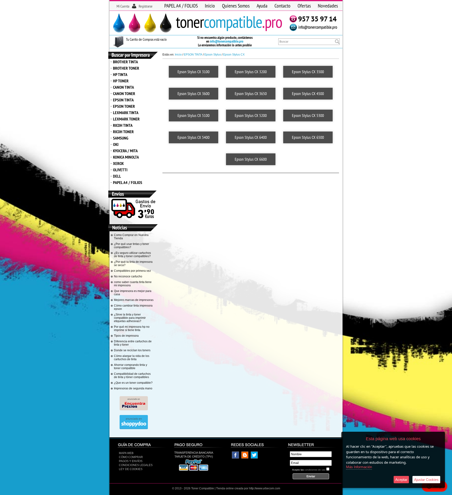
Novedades (328, 5)
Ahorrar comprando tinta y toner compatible (130, 366)
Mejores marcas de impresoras (133, 300)
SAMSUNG (120, 138)
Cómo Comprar (131, 457)
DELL (117, 176)
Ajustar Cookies (426, 480)
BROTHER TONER (126, 68)
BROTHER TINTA (125, 61)
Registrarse (146, 6)
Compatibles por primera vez (132, 270)
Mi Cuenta (123, 6)
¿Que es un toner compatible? (133, 382)
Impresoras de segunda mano (133, 388)
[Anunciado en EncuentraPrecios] (134, 409)
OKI (115, 144)
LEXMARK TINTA (125, 112)
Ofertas (304, 5)
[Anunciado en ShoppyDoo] (134, 428)
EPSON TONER (124, 106)
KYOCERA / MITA (125, 150)
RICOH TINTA (123, 125)
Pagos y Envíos (130, 461)
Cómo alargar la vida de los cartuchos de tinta (131, 357)
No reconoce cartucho (128, 276)
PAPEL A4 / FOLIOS (181, 5)
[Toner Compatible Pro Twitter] (254, 457)
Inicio (210, 5)
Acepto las (309, 469)
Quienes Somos (236, 5)
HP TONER (121, 81)
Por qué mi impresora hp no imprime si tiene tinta (131, 328)
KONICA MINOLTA (126, 157)
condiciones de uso (315, 469)
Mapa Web (126, 453)
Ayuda (262, 5)
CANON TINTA (123, 87)
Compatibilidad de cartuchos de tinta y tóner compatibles (132, 375)
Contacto (282, 5)
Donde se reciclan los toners (132, 350)
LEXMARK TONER (126, 119)
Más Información (359, 467)
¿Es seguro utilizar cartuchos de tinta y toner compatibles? (132, 254)
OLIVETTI (120, 169)
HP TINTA (120, 74)
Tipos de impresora (126, 335)
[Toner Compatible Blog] (244, 457)
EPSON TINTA (123, 100)
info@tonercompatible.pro (226, 41)
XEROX (118, 163)
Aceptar (401, 480)
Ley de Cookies (130, 469)
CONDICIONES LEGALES (136, 465)
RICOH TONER (123, 131)
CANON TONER (124, 93)
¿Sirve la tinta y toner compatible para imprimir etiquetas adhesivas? (130, 318)
